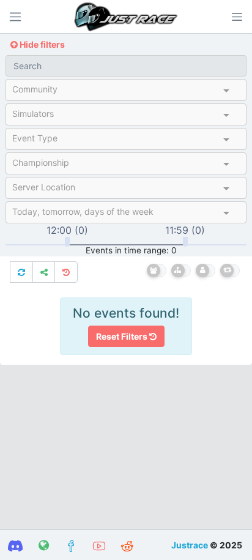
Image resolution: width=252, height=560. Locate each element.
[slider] (67, 242)
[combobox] (115, 91)
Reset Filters (122, 336)
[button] (236, 16)
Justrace (189, 545)
